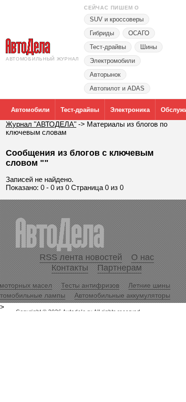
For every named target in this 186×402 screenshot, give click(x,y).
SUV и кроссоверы (117, 19)
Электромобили (112, 60)
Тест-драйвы (108, 46)
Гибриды (102, 33)
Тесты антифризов (90, 285)
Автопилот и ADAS (117, 88)
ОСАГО (138, 33)
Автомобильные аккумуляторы (122, 295)
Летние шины (149, 285)
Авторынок (105, 74)
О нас (142, 257)
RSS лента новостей (81, 257)
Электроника (130, 109)
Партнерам (119, 267)
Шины (148, 46)
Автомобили (30, 109)
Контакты (70, 267)
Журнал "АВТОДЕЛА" (41, 124)
